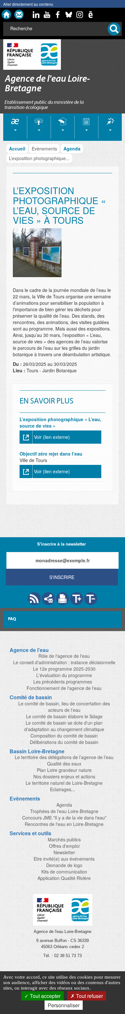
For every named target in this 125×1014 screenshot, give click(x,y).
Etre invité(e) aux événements (64, 859)
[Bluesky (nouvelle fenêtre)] (69, 14)
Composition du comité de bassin (64, 735)
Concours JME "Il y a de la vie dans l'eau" (64, 817)
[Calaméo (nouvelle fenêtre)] (91, 14)
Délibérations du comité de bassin (64, 742)
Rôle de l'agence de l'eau (64, 656)
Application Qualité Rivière (64, 878)
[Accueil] (6, 14)
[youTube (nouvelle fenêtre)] (47, 14)
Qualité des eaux (64, 763)
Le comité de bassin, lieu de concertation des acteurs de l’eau (64, 706)
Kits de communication (64, 871)
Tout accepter (45, 996)
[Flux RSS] (34, 598)
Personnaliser (63, 1005)
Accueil (17, 148)
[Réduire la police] (90, 598)
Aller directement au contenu (28, 4)
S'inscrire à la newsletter (61, 544)
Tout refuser (89, 996)
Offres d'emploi (64, 846)
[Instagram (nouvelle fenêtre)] (80, 14)
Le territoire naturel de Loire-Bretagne (64, 783)
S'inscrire (61, 577)
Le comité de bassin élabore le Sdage (64, 716)
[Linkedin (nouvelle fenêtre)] (36, 14)
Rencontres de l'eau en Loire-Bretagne (64, 824)
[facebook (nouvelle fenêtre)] (58, 14)
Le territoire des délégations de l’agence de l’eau (64, 757)
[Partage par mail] (48, 598)
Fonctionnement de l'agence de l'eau (64, 688)
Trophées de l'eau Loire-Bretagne (64, 811)
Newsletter (64, 852)
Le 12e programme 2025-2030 (64, 668)
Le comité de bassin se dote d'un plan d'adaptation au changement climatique (64, 726)
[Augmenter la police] (76, 598)
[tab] (15, 127)
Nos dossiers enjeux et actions (64, 776)
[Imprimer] (62, 598)
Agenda (71, 148)
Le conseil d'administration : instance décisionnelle (64, 662)
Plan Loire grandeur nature (64, 770)
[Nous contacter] (19, 14)
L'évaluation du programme (64, 675)
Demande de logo (64, 865)
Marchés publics (64, 839)
